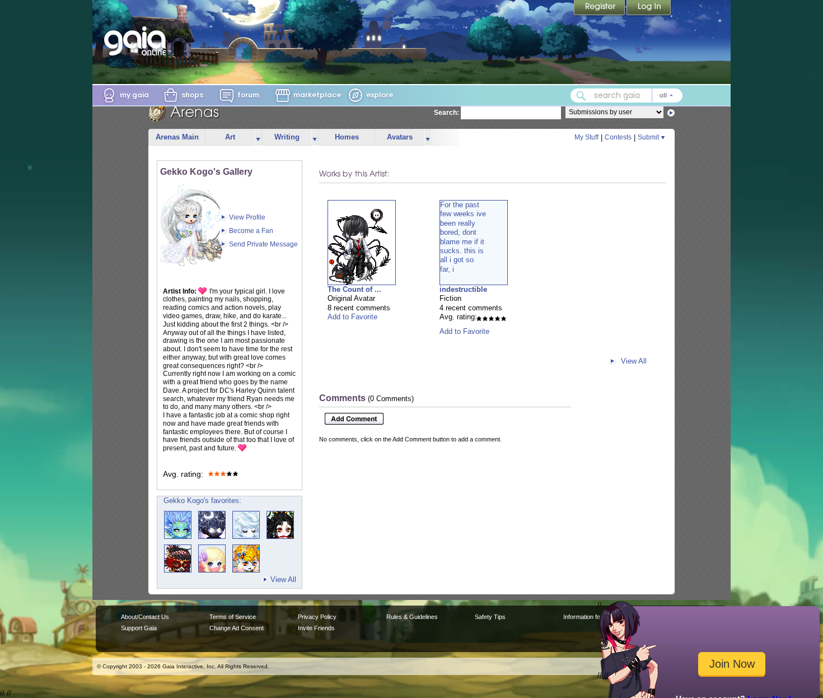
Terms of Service (232, 616)
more (258, 137)
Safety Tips (490, 616)
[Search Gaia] (581, 95)
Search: (446, 113)
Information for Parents (594, 616)
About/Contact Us (145, 616)
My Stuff (586, 137)
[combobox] (626, 96)
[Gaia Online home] (137, 40)
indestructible (463, 289)
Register (600, 8)
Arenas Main (177, 137)
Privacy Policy (317, 616)
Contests (618, 137)
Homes (347, 137)
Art (230, 137)
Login (648, 8)
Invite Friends (316, 628)
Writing (287, 137)
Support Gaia (139, 628)
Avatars (400, 137)
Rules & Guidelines (412, 616)
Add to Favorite (352, 317)
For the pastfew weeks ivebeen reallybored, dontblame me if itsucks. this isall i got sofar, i (463, 237)
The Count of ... (354, 289)
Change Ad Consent (236, 628)
